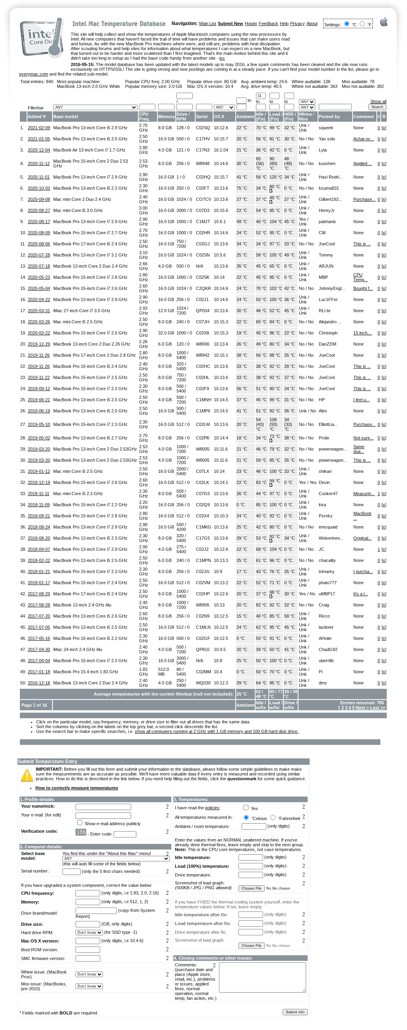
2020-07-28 (39, 255)
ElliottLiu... (328, 424)
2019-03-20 (39, 449)
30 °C (289, 138)
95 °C (274, 210)
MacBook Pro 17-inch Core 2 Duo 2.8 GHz (94, 355)
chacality (327, 560)
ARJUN (326, 266)
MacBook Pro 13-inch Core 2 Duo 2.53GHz (95, 449)
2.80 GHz (143, 150)
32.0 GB (166, 332)
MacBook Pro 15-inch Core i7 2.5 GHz (90, 332)
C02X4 (202, 515)
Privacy (297, 23)
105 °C (276, 255)
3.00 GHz (143, 210)
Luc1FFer (328, 299)
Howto (251, 23)
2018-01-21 (39, 571)
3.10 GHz (143, 255)
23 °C (241, 471)
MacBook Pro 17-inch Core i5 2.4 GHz (90, 243)
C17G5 (203, 538)
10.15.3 (221, 321)
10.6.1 (220, 221)
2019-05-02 (39, 437)
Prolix (324, 437)
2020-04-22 (39, 299)
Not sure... (363, 437)
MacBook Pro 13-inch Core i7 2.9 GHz (90, 177)
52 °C (261, 232)
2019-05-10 (39, 424)
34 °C (289, 177)
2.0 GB (175, 86)
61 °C (261, 560)
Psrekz (326, 515)
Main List (207, 23)
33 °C (289, 243)
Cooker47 (328, 493)
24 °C (241, 232)
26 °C (241, 344)
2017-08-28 (39, 604)
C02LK (202, 482)
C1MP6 (203, 410)
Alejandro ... (330, 321)
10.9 (218, 571)
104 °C (276, 221)
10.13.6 (221, 188)
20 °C (241, 138)
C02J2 (202, 549)
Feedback (268, 23)
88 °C (274, 355)
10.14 (219, 277)
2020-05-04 (39, 288)
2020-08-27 (39, 210)
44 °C (261, 493)
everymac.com (33, 74)
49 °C (274, 197)
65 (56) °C (260, 163)
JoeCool (327, 243)
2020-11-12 (39, 163)
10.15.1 (221, 355)
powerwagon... (333, 449)
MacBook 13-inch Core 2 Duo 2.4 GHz (90, 266)
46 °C (261, 310)
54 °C (261, 210)
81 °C (274, 138)
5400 (181, 357)
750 (180, 241)
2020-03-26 (39, 321)
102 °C (276, 288)
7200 (181, 246)
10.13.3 (221, 560)
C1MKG (203, 527)
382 (380, 86)
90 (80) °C (273, 163)
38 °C (241, 355)
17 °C (241, 571)
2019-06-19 (39, 410)
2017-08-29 (39, 593)
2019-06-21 (39, 399)
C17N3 (202, 150)
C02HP (203, 593)
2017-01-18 (39, 671)
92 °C (274, 366)
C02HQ (203, 177)
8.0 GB (165, 127)
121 (180, 150)
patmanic (327, 221)
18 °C (241, 437)
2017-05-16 (39, 638)
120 (180, 344)
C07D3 (202, 210)
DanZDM (327, 344)
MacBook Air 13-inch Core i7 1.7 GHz (89, 150)
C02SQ (203, 127)
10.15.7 (221, 138)
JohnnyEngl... (332, 288)
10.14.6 (221, 163)
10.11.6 (221, 449)
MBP (323, 277)
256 (180, 163)
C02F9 (202, 388)
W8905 (202, 604)
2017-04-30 (39, 649)
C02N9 (202, 616)
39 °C (261, 649)
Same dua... (358, 449)
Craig (324, 604)
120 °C (276, 177)
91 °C (274, 638)
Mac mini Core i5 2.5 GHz (78, 321)
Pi (320, 671)
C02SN (203, 255)
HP (322, 399)
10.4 (229, 86)
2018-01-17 (39, 582)
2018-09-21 (39, 515)
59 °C (261, 460)
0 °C (288, 150)
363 (333, 86)
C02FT (202, 188)
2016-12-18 (39, 682)
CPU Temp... (360, 277)
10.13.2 (221, 582)
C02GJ (203, 243)
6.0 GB (165, 344)
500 (180, 138)
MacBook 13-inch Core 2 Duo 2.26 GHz (91, 344)
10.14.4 (221, 437)
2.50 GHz (143, 139)
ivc (222, 58)
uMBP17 (327, 593)
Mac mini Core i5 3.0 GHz (78, 210)
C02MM (203, 671)
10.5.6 (220, 255)
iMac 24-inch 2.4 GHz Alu (77, 649)
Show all (378, 101)
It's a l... (360, 593)
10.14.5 (221, 399)
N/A (199, 266)
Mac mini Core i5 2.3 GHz (78, 493)
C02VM (203, 582)
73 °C (274, 436)
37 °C (261, 199)
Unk (303, 125)
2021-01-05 (39, 138)
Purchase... (364, 199)
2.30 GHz (143, 188)
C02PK (202, 437)
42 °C (274, 150)
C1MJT (203, 221)
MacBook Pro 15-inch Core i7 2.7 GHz (90, 232)
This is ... (362, 243)
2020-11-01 (39, 177)
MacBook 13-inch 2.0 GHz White (88, 86)
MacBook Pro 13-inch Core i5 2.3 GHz (90, 188)
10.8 (218, 660)
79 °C (274, 449)
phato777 (328, 582)
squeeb (326, 127)
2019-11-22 (39, 377)
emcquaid (328, 527)
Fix (261, 119)
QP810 (202, 649)
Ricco (324, 616)
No (301, 138)
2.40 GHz (143, 199)
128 (180, 127)
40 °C (261, 221)
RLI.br (325, 310)
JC (321, 549)
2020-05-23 (39, 277)
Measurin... (364, 493)
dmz (323, 682)
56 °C (261, 138)
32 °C (289, 127)
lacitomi (326, 627)
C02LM (203, 424)
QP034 (202, 310)
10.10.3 (221, 515)
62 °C (261, 627)
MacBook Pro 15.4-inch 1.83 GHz (85, 671)
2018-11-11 (38, 493)
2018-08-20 (39, 538)
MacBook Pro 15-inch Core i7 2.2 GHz (90, 504)
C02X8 (202, 332)
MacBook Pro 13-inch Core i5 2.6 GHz (90, 616)
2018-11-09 (39, 504)
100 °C (276, 299)
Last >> (377, 707)
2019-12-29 (39, 344)
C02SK (202, 277)
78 (372, 81)
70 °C (261, 127)
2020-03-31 (39, 310)
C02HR (203, 232)
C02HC (203, 366)
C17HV (203, 138)
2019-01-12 (39, 471)
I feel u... (361, 399)
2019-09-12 (39, 388)
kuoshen (327, 163)
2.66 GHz (143, 266)
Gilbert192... (330, 199)
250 (180, 188)
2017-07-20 (39, 616)
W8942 (202, 355)
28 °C (289, 366)
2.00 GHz (170, 81)
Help (284, 23)
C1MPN (203, 560)
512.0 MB (163, 671)
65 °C (274, 266)
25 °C (241, 255)
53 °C (261, 538)
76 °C (274, 571)
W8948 (202, 163)
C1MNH (203, 399)
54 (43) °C (260, 424)
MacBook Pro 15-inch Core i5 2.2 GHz (90, 638)
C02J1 (202, 299)
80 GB (230, 81)
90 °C (274, 388)
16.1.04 (221, 150)
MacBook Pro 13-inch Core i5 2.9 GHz (90, 127)
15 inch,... (362, 332)
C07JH (202, 321)
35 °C (241, 266)
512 (180, 424)
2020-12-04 (39, 150)
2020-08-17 (39, 221)
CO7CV (203, 199)
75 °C (241, 188)
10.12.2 (221, 682)
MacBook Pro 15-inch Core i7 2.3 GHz (90, 388)
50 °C (261, 299)
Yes (302, 219)
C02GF (203, 638)
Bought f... (363, 288)
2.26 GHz (143, 344)
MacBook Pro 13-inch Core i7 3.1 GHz (90, 255)
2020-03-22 (39, 332)
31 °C (289, 399)
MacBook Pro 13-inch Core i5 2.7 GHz (90, 437)
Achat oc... (363, 138)
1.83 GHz (143, 671)
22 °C (241, 127)
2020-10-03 (39, 188)
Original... (362, 538)
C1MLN (203, 627)
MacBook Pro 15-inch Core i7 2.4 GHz (90, 582)
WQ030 (203, 682)
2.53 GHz (143, 163)
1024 (181, 199)
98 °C (274, 592)
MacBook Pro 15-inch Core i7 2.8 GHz (90, 277)
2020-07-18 (39, 266)
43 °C (261, 571)
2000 (181, 210)
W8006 (202, 344)
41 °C (241, 177)
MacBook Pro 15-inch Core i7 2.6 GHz (90, 288)
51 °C (261, 388)
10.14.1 (221, 482)
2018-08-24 (39, 527)
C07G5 (203, 493)
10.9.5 (220, 649)
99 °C (274, 127)
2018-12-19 (39, 482)
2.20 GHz (143, 504)
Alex (323, 410)
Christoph (328, 332)
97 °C (274, 243)
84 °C (274, 321)
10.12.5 (221, 616)
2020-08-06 (39, 243)
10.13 (219, 604)
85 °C (274, 460)
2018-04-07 (39, 549)
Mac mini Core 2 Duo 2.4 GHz (82, 199)
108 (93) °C (273, 424)
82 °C (261, 604)
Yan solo (327, 138)
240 (180, 321)
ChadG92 (328, 649)
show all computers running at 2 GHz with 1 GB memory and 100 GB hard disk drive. (216, 731)
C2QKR (203, 288)
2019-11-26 (39, 355)
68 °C (261, 549)
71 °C (274, 582)
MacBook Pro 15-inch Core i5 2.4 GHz (90, 366)
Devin (324, 482)
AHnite (325, 638)
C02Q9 (203, 504)
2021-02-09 (39, 127)
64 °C (261, 682)
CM (322, 232)
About (312, 23)
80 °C (274, 186)
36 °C (261, 150)
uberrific (326, 660)
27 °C (241, 199)
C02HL (202, 377)
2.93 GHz (143, 310)
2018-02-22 (39, 560)
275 (180, 546)
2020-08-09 (39, 232)
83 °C (261, 482)
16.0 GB (166, 138)
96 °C (274, 332)
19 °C (241, 332)
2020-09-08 (39, 199)
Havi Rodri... (331, 177)
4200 (181, 529)
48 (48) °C (288, 163)
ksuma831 (329, 188)
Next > (362, 707)
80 (178, 669)
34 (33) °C (288, 424)
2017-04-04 (39, 660)
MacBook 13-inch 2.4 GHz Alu (82, 604)
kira (322, 504)
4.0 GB (165, 150)
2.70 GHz (143, 127)
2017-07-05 (39, 627)
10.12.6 (221, 127)
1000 (181, 221)
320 (180, 363)
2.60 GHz (143, 288)
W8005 (202, 449)
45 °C (289, 221)
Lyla (323, 150)
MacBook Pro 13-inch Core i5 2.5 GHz (90, 138)
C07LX (202, 471)
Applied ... (362, 163)
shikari (325, 471)
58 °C (261, 255)
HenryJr (327, 210)
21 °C (241, 150)
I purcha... (363, 571)
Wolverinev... (331, 538)
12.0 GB (166, 310)
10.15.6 (221, 210)
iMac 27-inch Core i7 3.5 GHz (81, 310)
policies (212, 807)
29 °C (241, 538)
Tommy (326, 255)
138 (326, 81)
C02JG (203, 571)
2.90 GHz (143, 177)
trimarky (327, 571)
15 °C (241, 616)
